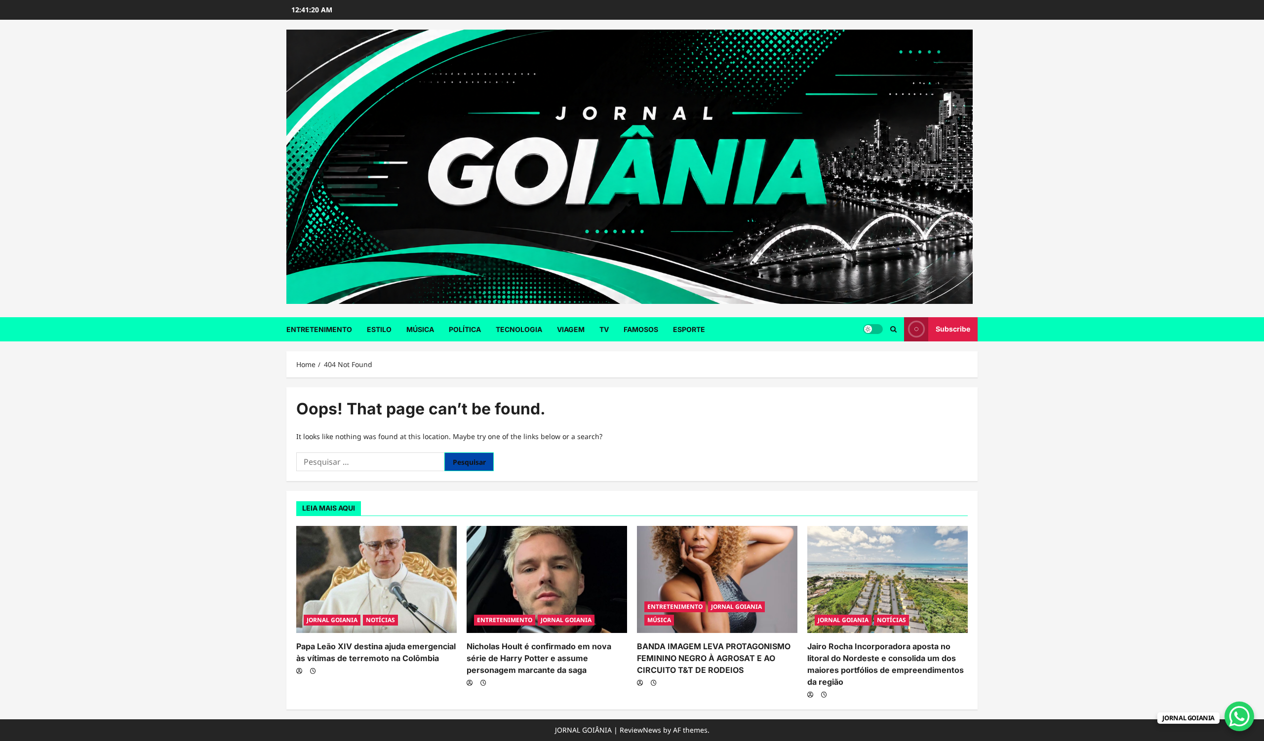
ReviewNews (640, 730)
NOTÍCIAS (380, 620)
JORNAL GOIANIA (332, 620)
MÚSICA (420, 329)
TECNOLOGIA (519, 329)
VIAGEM (571, 329)
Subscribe (953, 329)
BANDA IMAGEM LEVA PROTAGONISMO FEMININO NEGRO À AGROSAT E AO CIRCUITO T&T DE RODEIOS (713, 658)
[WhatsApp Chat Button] (1239, 716)
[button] (893, 329)
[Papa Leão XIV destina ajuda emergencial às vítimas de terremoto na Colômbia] (376, 579)
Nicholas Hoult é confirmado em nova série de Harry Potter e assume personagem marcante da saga (539, 658)
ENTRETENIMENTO (319, 329)
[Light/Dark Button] (873, 329)
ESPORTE (689, 329)
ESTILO (379, 329)
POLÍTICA (465, 329)
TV (604, 329)
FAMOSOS (641, 329)
